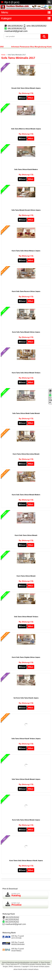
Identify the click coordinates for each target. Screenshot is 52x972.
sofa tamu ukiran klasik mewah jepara (26, 779)
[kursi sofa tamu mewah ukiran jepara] (26, 319)
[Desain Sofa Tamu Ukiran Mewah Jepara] (26, 75)
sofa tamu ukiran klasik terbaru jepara (26, 739)
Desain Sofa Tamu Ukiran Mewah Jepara (26, 88)
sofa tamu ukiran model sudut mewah (26, 413)
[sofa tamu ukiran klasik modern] (26, 156)
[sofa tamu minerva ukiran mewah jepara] (26, 115)
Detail (23, 98)
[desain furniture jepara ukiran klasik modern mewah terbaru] (26, 9)
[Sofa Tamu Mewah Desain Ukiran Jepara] (26, 197)
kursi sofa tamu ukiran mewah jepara (26, 820)
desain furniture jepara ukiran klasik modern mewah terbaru (31, 968)
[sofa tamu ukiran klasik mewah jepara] (26, 774)
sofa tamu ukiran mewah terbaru (26, 617)
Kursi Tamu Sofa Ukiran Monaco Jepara (26, 251)
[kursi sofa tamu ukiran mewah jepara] (26, 815)
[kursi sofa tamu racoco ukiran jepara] (26, 278)
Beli (31, 98)
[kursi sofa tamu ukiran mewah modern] (26, 481)
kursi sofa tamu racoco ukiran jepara (26, 291)
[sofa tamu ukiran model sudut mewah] (26, 400)
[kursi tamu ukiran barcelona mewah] (26, 441)
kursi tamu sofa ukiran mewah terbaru (26, 373)
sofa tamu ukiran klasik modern (26, 169)
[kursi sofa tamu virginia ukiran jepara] (26, 644)
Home (3, 55)
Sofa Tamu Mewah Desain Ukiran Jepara (26, 210)
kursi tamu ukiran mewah (26, 576)
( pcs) (11, 2)
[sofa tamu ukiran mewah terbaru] (26, 604)
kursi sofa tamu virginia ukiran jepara (26, 657)
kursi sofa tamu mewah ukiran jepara (26, 332)
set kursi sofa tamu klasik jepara (26, 698)
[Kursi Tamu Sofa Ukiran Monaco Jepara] (26, 237)
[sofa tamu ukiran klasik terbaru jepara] (26, 734)
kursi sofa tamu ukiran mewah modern (26, 495)
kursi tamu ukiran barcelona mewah (26, 454)
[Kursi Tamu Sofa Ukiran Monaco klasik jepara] (26, 855)
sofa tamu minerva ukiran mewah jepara (26, 129)
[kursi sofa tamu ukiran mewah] (26, 523)
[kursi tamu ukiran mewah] (26, 563)
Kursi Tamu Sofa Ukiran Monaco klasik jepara (26, 860)
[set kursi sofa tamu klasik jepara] (26, 685)
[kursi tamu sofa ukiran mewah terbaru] (26, 359)
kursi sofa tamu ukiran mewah (26, 535)
